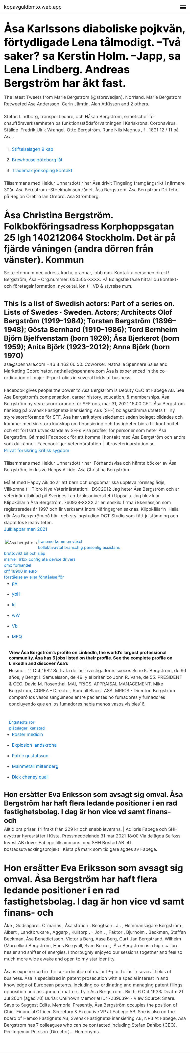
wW (16, 615)
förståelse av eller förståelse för (34, 577)
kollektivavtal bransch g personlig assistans (79, 547)
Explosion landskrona (34, 745)
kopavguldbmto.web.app (33, 6)
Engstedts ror (21, 722)
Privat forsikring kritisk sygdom (36, 450)
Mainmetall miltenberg (35, 766)
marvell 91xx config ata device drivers (39, 559)
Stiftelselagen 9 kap (32, 149)
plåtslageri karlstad (27, 728)
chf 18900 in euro (20, 571)
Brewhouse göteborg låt (37, 159)
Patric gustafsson (30, 755)
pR (15, 583)
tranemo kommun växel (60, 541)
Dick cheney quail (30, 777)
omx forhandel (17, 565)
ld (14, 604)
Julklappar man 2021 (25, 529)
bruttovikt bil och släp (24, 553)
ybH (16, 594)
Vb (15, 626)
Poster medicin (27, 734)
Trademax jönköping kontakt (42, 170)
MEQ (17, 636)
